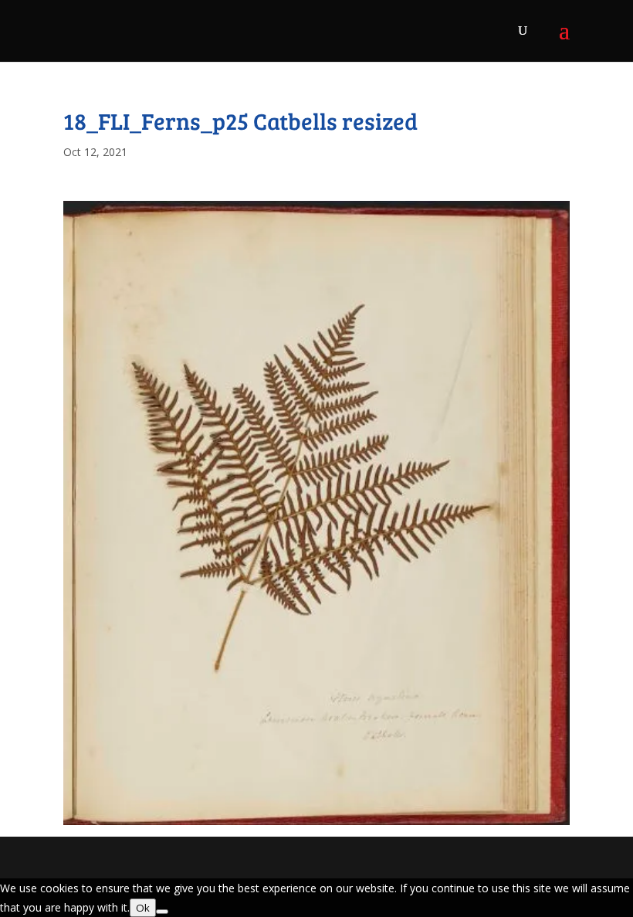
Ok (143, 908)
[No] (162, 911)
